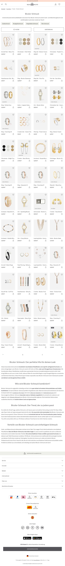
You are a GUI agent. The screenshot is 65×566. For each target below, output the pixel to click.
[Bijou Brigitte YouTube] (42, 527)
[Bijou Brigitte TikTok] (23, 527)
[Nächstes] (61, 354)
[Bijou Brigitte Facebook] (32, 527)
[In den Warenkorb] (13, 54)
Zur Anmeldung (32, 549)
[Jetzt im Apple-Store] (27, 538)
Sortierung (49, 29)
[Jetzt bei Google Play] (37, 538)
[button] (55, 4)
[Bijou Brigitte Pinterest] (37, 527)
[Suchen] (6, 4)
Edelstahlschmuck (48, 392)
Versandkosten (37, 560)
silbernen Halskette (35, 392)
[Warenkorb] (63, 4)
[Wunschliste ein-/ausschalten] (13, 35)
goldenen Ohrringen (18, 392)
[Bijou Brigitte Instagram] (27, 527)
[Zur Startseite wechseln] (32, 4)
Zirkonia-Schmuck (15, 397)
